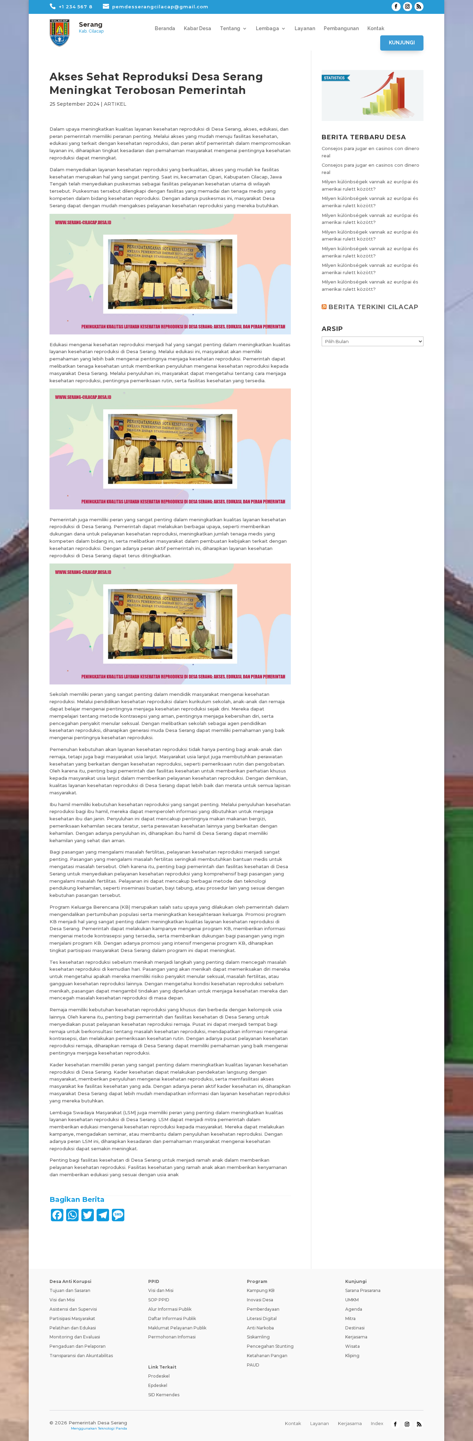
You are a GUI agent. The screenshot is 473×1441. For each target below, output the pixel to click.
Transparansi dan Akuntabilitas (81, 1355)
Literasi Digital (262, 1318)
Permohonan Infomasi (172, 1336)
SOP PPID (158, 1299)
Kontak (375, 28)
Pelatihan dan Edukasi (73, 1327)
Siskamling (258, 1336)
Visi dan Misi (62, 1299)
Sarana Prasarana (363, 1290)
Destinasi (355, 1327)
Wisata (352, 1346)
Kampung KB (261, 1290)
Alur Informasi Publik (169, 1309)
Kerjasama (356, 1336)
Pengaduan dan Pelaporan (78, 1346)
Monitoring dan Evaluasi (75, 1336)
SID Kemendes (163, 1394)
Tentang (230, 28)
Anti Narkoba (260, 1327)
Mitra (350, 1318)
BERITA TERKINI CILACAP (374, 307)
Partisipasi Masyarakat (72, 1318)
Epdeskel (157, 1385)
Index (377, 1423)
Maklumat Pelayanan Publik (177, 1327)
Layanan (305, 28)
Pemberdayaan (263, 1309)
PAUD (253, 1365)
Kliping (352, 1355)
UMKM (352, 1299)
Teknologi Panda (112, 1428)
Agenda (353, 1309)
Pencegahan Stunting (270, 1346)
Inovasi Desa (260, 1299)
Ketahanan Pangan (267, 1355)
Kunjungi (402, 42)
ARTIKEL (115, 104)
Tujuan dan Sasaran (70, 1290)
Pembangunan (341, 28)
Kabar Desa (197, 28)
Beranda (165, 28)
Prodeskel (159, 1376)
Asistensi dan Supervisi (73, 1309)
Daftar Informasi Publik (172, 1318)
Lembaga (267, 28)
